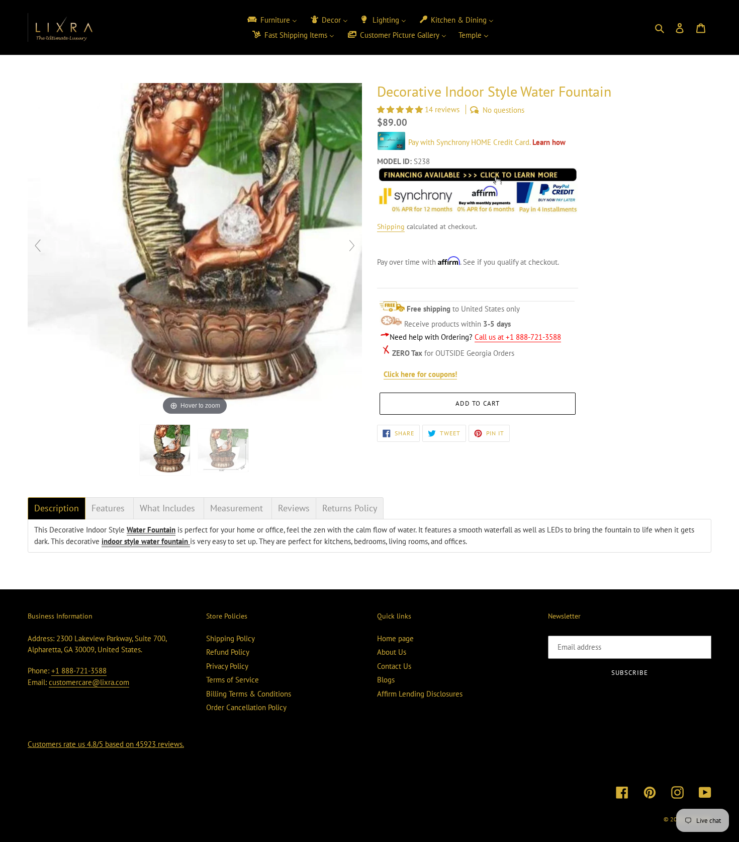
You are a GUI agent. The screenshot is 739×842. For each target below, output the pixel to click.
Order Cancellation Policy (246, 707)
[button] (401, 109)
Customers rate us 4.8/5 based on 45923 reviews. (106, 744)
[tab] (56, 508)
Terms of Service (232, 679)
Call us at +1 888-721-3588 (518, 337)
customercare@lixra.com (89, 682)
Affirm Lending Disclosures (420, 694)
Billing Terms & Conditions (248, 694)
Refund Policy (227, 652)
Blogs (386, 679)
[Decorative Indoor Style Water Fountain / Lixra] (166, 450)
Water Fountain (151, 529)
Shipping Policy (230, 638)
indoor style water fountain (146, 541)
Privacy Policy (227, 666)
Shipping (391, 226)
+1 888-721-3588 (79, 670)
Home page (395, 638)
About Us (391, 652)
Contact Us (394, 666)
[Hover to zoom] (195, 249)
